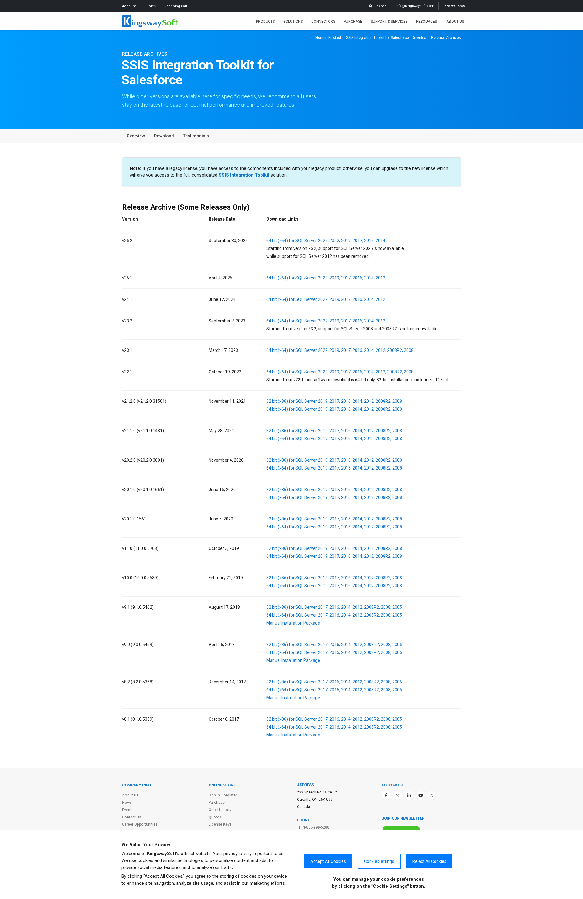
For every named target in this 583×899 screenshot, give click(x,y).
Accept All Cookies (328, 861)
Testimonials (196, 135)
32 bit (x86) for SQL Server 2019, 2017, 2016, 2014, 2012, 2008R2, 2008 (334, 401)
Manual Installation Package (293, 623)
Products (265, 21)
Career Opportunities (140, 824)
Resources (427, 21)
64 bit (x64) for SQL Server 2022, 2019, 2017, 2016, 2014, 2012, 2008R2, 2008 (340, 350)
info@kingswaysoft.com (414, 6)
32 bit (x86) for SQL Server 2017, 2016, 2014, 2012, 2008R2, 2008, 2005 (334, 607)
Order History (220, 809)
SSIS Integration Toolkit (244, 175)
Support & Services (389, 21)
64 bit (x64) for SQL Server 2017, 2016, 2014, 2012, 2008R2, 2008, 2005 (334, 615)
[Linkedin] (409, 795)
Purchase (353, 21)
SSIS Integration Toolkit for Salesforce (377, 37)
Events (128, 809)
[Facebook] (386, 795)
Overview (136, 135)
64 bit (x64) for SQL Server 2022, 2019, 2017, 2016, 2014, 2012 (325, 277)
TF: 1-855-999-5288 (313, 827)
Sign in (214, 795)
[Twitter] (397, 795)
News (127, 802)
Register (230, 795)
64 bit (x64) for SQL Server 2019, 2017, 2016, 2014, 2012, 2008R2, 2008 (334, 409)
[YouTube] (420, 795)
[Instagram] (431, 795)
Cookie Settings (379, 861)
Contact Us (131, 817)
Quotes (150, 6)
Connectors (323, 21)
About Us (455, 21)
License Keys (220, 824)
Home (320, 37)
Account (129, 6)
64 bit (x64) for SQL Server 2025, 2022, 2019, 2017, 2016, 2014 (325, 240)
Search (380, 6)
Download (420, 37)
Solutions (293, 21)
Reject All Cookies (429, 861)
